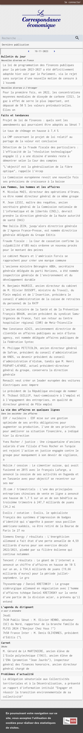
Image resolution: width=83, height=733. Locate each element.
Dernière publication (15, 44)
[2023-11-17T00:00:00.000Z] (54, 51)
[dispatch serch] (77, 38)
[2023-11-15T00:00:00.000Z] (28, 51)
